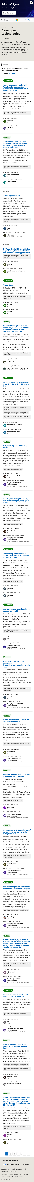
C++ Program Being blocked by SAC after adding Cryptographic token (16, 501)
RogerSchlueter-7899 (13, 476)
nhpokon (10, 588)
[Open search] (26, 19)
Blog (26, 1169)
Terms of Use (24, 1174)
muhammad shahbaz (13, 431)
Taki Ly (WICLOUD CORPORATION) (17, 368)
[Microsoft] (17, 20)
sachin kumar (11, 864)
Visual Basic (8, 285)
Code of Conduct (6, 1177)
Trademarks (18, 1177)
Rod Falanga (11, 917)
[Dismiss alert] (31, 2)
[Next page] (28, 1154)
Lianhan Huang (12, 181)
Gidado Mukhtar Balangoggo (16, 271)
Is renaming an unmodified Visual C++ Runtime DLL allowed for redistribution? (16, 555)
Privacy (12, 1171)
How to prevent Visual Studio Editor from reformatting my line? (15, 1046)
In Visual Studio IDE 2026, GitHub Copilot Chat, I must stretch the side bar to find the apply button (16, 251)
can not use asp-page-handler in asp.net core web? (16, 610)
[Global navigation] (2, 19)
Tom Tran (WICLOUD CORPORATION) (13, 646)
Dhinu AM (10, 127)
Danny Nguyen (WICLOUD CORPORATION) (15, 538)
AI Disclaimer (5, 1169)
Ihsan (8, 228)
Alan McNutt (11, 751)
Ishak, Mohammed (13, 174)
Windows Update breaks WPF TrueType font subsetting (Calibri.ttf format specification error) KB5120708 (15, 88)
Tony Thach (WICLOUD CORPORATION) (14, 484)
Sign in (30, 20)
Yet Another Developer (14, 1083)
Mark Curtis (10, 807)
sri (8, 1142)
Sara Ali (9, 264)
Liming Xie (10, 361)
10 (24, 1154)
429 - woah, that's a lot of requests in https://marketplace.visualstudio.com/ (16, 664)
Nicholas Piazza (12, 1076)
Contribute (4, 1171)
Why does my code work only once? (15, 447)
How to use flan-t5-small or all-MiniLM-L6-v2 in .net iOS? (15, 996)
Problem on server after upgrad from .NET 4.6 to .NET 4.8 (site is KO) (16, 384)
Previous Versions (17, 1169)
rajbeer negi (11, 972)
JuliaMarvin (10, 235)
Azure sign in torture (11, 195)
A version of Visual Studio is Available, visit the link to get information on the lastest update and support (15, 144)
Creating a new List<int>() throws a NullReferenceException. (16, 775)
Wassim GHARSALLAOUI (14, 425)
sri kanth (10, 697)
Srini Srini (10, 1135)
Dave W (9, 305)
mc (8, 638)
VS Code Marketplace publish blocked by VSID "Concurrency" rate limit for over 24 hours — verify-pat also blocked (16, 328)
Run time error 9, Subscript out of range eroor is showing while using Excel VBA (17, 832)
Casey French (11, 531)
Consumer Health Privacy (9, 1174)
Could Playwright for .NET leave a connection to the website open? (16, 887)
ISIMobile (10, 120)
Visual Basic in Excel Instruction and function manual (16, 721)
